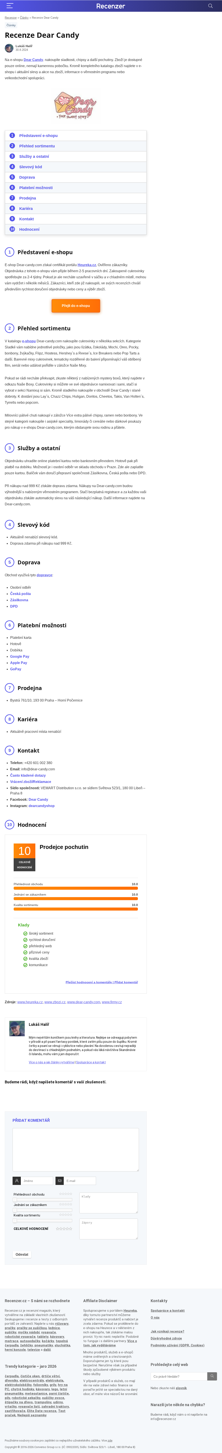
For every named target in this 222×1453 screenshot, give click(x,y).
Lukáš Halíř (24, 46)
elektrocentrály (32, 1380)
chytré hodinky (22, 1389)
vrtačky (10, 1407)
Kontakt (26, 219)
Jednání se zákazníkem (30, 1205)
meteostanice (36, 1393)
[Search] (210, 6)
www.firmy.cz (112, 1002)
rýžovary (62, 1324)
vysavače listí (29, 1407)
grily (53, 1385)
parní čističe (59, 1393)
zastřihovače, (15, 1411)
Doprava (27, 177)
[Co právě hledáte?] (212, 1376)
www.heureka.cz (30, 1002)
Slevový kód (30, 167)
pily (7, 1398)
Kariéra (26, 208)
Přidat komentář (126, 982)
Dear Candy (38, 799)
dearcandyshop (42, 806)
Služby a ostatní (34, 156)
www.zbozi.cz (54, 1002)
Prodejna (27, 198)
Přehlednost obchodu (29, 1194)
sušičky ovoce (53, 1398)
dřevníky (11, 1380)
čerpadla (12, 1376)
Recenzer (11, 17)
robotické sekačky (26, 1398)
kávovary (43, 1389)
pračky (10, 1328)
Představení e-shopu (38, 135)
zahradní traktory (55, 1407)
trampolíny (42, 1402)
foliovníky (40, 1385)
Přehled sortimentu (37, 146)
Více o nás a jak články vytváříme (51, 1062)
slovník (181, 1388)
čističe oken (30, 1376)
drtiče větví (50, 1376)
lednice (54, 1328)
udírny (58, 1402)
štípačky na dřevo (19, 1402)
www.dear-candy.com (83, 1002)
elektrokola (54, 1380)
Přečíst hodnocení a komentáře (89, 982)
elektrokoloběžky (18, 1385)
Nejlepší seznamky (32, 1415)
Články (24, 17)
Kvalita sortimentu (27, 1215)
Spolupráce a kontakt (91, 1062)
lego (54, 1389)
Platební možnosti (36, 188)
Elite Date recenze (41, 1411)
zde (110, 1440)
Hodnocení (29, 229)
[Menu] (10, 6)
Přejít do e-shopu (76, 306)
